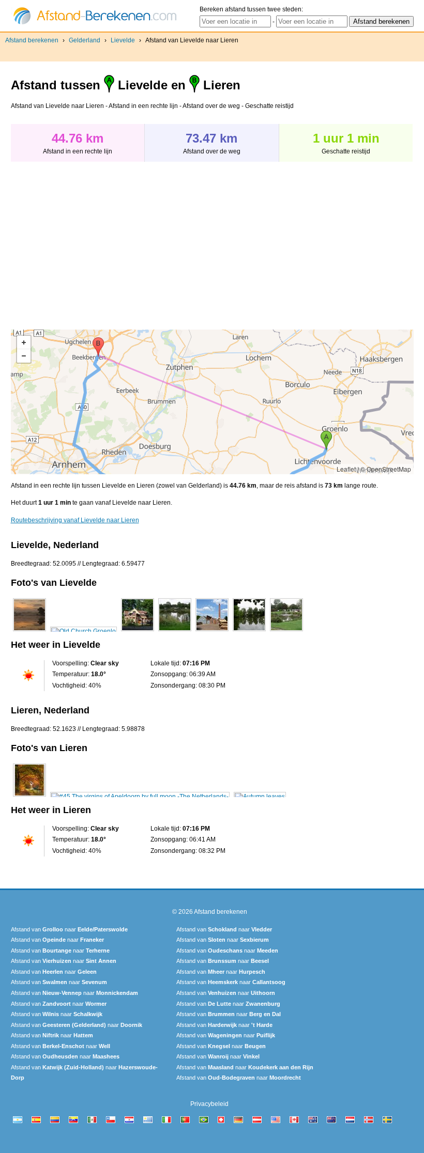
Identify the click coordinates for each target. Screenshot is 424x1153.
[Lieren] (29, 796)
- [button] (24, 356)
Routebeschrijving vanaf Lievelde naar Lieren (75, 520)
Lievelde (123, 40)
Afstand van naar (69, 929)
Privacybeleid (209, 1104)
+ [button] (24, 342)
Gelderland (84, 40)
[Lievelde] (29, 631)
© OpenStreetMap (385, 468)
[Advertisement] (98, 240)
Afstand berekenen (31, 40)
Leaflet (346, 468)
